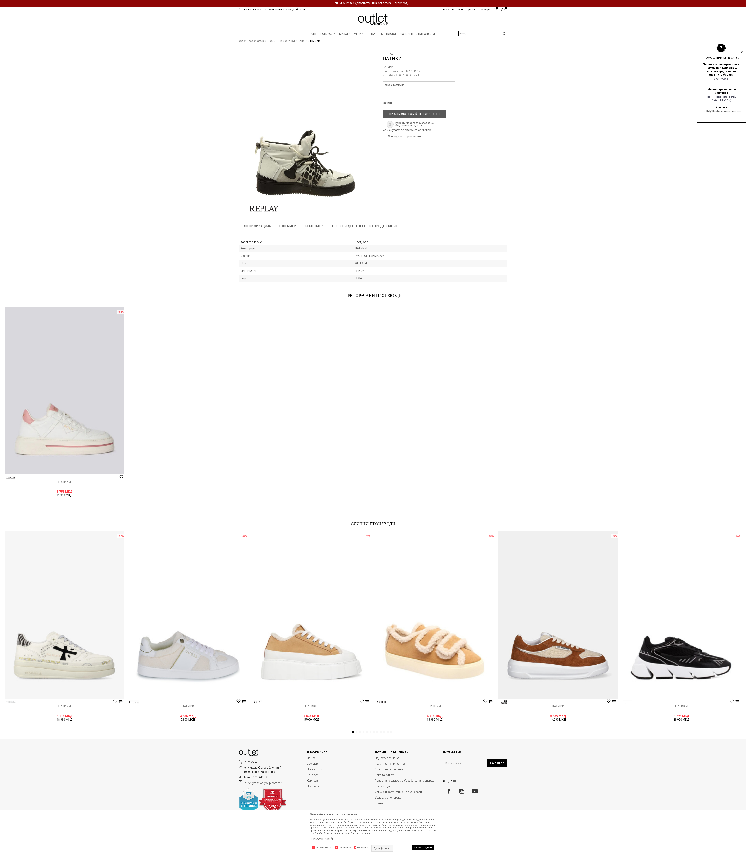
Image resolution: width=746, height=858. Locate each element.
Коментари (314, 226)
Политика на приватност (391, 763)
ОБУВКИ (290, 40)
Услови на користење (389, 769)
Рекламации (383, 786)
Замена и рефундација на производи (398, 791)
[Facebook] (449, 791)
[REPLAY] (264, 208)
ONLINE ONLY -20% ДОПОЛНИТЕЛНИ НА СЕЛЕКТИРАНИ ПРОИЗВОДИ (372, 3)
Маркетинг (363, 847)
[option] (373, 3)
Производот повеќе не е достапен (414, 113)
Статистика (345, 847)
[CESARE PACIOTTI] (627, 702)
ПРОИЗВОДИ (274, 40)
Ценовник (313, 786)
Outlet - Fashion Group (251, 40)
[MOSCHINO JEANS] (504, 702)
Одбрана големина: (394, 85)
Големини (287, 226)
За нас (311, 758)
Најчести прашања (387, 758)
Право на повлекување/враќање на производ (404, 780)
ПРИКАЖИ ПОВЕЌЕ (322, 838)
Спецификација (257, 226)
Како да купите (384, 775)
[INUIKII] (257, 702)
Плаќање (380, 803)
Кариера (312, 780)
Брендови (313, 763)
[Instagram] (462, 791)
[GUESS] (134, 702)
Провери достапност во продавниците (365, 226)
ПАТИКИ (302, 40)
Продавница (315, 769)
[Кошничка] (504, 10)
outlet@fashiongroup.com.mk (722, 111)
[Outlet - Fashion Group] (373, 19)
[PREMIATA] (11, 702)
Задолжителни (324, 847)
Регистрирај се (466, 9)
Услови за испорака (388, 797)
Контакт (312, 775)
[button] (482, 33)
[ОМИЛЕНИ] (495, 10)
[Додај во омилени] (121, 477)
